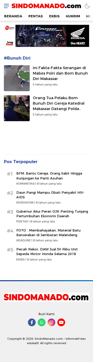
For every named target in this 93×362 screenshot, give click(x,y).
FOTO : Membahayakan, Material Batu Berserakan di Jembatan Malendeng (48, 232)
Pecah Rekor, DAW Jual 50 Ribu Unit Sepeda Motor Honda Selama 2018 (47, 251)
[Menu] (5, 6)
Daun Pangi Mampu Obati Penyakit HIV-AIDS (50, 194)
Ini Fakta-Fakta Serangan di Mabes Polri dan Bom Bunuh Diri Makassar (60, 73)
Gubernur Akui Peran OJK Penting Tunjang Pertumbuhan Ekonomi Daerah (52, 213)
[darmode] (87, 6)
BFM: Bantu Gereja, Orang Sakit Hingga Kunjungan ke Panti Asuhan (49, 175)
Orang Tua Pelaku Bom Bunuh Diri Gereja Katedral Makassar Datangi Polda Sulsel (58, 106)
